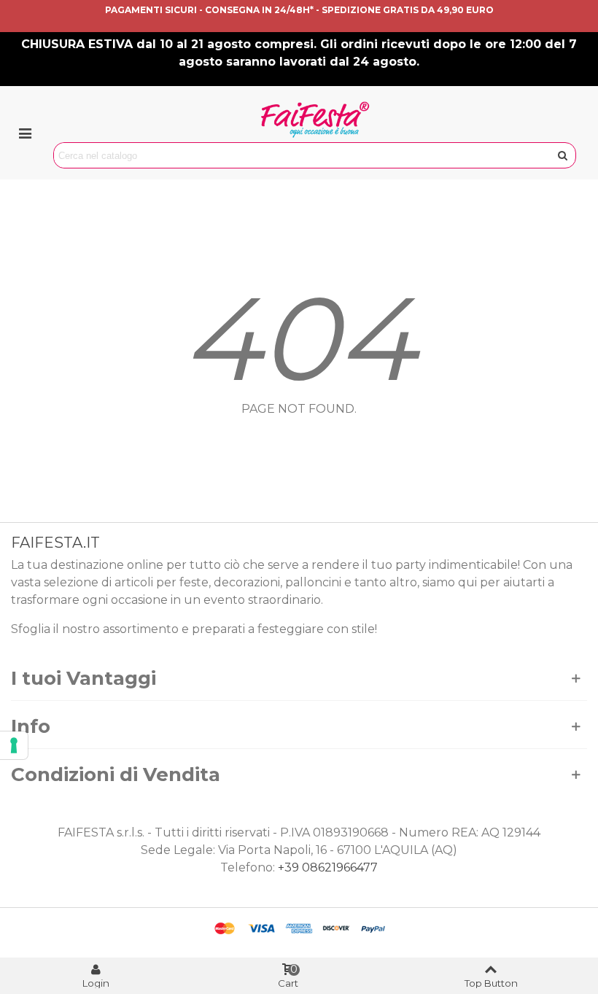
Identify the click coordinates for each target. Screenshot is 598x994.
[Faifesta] (315, 119)
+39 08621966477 (328, 867)
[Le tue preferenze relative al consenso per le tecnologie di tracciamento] (14, 745)
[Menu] (25, 133)
